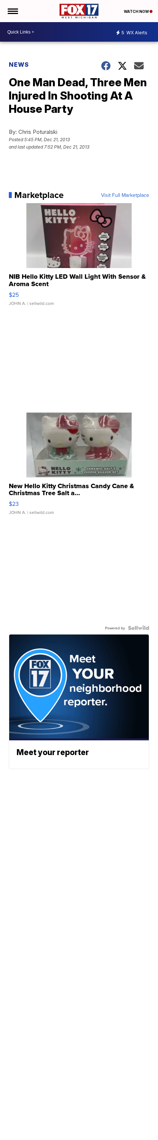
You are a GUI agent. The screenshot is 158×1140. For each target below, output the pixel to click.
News (19, 64)
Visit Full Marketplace (125, 195)
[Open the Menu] (12, 11)
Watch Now (137, 11)
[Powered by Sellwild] (138, 627)
